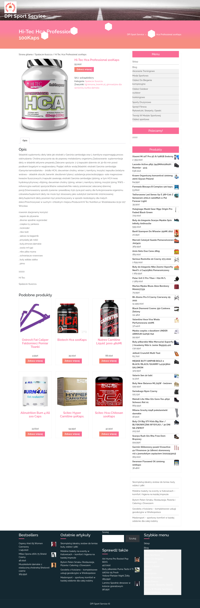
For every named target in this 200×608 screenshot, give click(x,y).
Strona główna (26, 54)
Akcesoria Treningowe (143, 71)
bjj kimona (90, 84)
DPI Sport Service (25, 16)
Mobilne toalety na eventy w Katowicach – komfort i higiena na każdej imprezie (77, 554)
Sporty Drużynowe (141, 102)
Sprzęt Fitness (139, 106)
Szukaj (105, 532)
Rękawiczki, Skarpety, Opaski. (146, 110)
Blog (153, 4)
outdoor (136, 92)
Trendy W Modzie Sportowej (146, 115)
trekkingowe (138, 97)
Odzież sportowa (140, 119)
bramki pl (100, 84)
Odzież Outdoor (140, 89)
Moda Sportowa (140, 75)
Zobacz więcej (84, 69)
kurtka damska (91, 87)
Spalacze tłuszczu (43, 54)
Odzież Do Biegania (142, 80)
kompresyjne (139, 84)
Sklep (143, 4)
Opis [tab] (25, 140)
